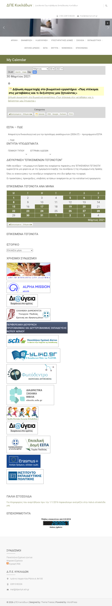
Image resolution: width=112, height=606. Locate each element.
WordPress (72, 602)
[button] (3, 27)
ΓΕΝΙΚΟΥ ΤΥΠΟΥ (16, 150)
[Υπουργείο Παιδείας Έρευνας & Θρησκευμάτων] (29, 310)
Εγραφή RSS (14, 564)
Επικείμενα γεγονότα (22, 234)
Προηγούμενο (15, 114)
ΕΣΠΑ (45, 48)
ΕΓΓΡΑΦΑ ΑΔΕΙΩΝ (39, 150)
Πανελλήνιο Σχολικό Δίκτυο (19, 557)
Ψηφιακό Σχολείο (15, 560)
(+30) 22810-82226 (67, 16)
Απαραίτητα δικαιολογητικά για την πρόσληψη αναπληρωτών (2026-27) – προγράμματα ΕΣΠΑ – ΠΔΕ (55, 135)
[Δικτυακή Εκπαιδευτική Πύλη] (33, 350)
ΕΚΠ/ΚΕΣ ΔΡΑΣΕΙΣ (32, 48)
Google (55, 114)
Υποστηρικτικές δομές (62, 40)
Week (24, 72)
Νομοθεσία (67, 48)
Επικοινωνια (82, 48)
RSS (49, 114)
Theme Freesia (47, 602)
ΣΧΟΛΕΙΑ (80, 40)
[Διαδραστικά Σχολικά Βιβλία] (30, 386)
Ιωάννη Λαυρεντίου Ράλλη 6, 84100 (26, 578)
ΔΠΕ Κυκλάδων (19, 5)
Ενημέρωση (26, 40)
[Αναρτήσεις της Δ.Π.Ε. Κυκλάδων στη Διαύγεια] (22, 296)
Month (18, 72)
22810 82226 (16, 584)
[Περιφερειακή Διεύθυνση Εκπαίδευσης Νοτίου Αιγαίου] (37, 323)
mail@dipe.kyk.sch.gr (88, 16)
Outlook (63, 114)
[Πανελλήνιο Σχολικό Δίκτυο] (32, 336)
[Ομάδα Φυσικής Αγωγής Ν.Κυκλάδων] (22, 408)
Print (71, 114)
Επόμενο (26, 114)
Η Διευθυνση (42, 40)
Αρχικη (14, 40)
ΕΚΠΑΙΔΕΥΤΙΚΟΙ (94, 40)
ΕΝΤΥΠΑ (54, 48)
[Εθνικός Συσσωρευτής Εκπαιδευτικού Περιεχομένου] (31, 365)
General (41, 114)
